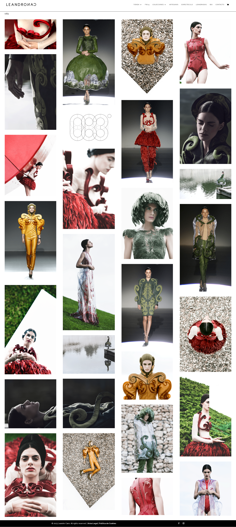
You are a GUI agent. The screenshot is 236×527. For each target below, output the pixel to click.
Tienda (136, 4)
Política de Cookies (107, 523)
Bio (211, 4)
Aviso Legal (93, 523)
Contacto (220, 4)
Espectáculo (187, 4)
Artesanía (173, 4)
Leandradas (201, 4)
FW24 (147, 4)
